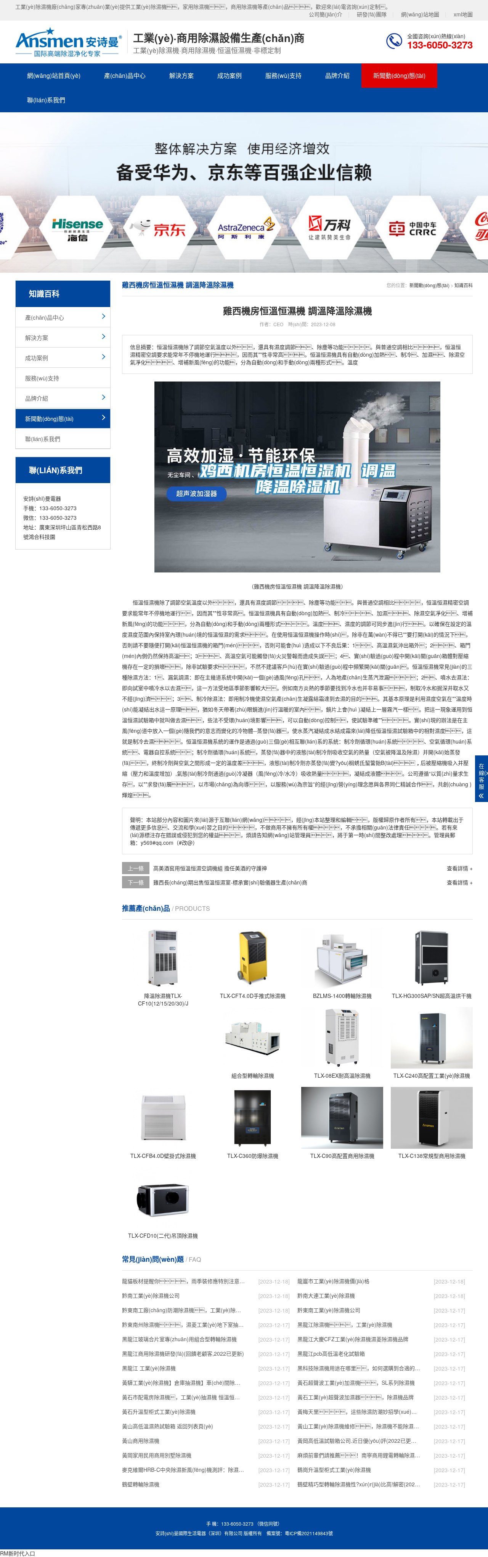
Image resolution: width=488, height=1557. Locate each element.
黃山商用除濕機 (140, 1440)
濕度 (260, 602)
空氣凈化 (435, 613)
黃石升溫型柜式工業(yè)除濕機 (159, 1411)
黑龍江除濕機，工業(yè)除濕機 (344, 1324)
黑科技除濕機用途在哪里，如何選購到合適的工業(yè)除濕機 (358, 1368)
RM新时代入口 (17, 1553)
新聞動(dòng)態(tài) (399, 75)
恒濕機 (267, 613)
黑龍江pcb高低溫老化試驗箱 (331, 1353)
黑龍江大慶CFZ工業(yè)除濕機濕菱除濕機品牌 (352, 1339)
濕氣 (392, 645)
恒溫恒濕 (437, 602)
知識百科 (463, 285)
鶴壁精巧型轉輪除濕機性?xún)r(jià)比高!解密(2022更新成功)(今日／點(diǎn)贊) (358, 1484)
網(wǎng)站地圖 (420, 14)
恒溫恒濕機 (146, 602)
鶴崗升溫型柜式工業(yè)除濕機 (334, 1469)
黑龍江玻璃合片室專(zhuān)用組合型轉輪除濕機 (179, 1339)
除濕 (419, 613)
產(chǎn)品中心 (125, 75)
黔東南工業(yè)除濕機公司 (328, 1310)
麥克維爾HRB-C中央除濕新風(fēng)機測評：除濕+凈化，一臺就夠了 (183, 1469)
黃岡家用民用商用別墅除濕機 (156, 1455)
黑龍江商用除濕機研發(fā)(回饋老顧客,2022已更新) (183, 1353)
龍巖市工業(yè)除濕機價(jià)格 (333, 1281)
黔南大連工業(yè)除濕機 (326, 1295)
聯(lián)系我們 (46, 99)
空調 (378, 602)
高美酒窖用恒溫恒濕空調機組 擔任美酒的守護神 (210, 868)
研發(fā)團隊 (372, 14)
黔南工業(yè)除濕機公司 (151, 1295)
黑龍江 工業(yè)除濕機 (149, 1368)
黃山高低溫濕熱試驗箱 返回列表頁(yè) (167, 1426)
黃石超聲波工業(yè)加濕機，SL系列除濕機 (356, 1382)
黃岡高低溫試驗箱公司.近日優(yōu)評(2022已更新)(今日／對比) (358, 1440)
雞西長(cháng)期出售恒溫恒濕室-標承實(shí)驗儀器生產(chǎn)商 (230, 882)
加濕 (382, 613)
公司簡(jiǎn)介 (325, 14)
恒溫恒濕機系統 (204, 741)
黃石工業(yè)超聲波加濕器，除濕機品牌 (355, 1397)
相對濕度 (434, 730)
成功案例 (229, 75)
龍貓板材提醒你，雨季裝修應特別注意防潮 (183, 1281)
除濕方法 (138, 677)
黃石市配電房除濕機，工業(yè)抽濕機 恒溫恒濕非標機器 (183, 1397)
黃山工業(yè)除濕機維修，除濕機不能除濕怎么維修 (358, 1426)
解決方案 (181, 75)
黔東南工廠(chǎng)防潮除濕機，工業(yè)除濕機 (183, 1310)
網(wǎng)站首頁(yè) (53, 75)
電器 (148, 752)
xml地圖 (463, 14)
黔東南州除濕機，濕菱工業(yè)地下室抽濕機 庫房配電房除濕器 (183, 1324)
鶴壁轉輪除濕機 (140, 1484)
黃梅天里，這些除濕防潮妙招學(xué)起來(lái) (358, 1411)
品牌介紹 (337, 75)
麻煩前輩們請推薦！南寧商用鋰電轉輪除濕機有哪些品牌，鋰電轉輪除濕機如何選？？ (358, 1455)
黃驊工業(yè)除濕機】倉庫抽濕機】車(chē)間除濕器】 (183, 1382)
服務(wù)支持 (283, 75)
